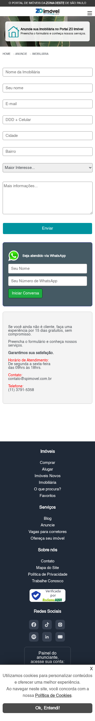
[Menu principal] (89, 14)
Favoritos (48, 496)
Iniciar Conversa (25, 293)
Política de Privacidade (47, 574)
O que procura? (47, 489)
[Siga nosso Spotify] (34, 637)
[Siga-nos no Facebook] (34, 624)
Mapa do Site (47, 568)
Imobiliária (47, 483)
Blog (47, 519)
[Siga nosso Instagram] (60, 624)
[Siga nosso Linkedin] (47, 637)
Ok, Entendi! (47, 708)
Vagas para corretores (47, 532)
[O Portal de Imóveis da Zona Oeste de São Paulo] (47, 14)
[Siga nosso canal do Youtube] (60, 637)
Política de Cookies (53, 696)
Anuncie (48, 525)
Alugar (47, 469)
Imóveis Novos (48, 476)
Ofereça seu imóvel (47, 538)
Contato (47, 561)
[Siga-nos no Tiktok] (47, 624)
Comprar (47, 463)
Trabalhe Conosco (47, 581)
